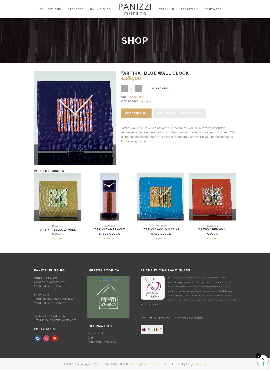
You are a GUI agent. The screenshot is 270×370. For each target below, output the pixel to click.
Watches (146, 101)
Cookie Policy (161, 364)
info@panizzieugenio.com (59, 320)
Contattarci (196, 318)
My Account (95, 333)
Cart (90, 337)
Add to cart (160, 88)
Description (136, 113)
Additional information (179, 113)
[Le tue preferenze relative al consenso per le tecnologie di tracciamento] (263, 363)
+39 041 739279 (57, 315)
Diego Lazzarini (196, 364)
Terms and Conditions (101, 342)
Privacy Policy (140, 364)
